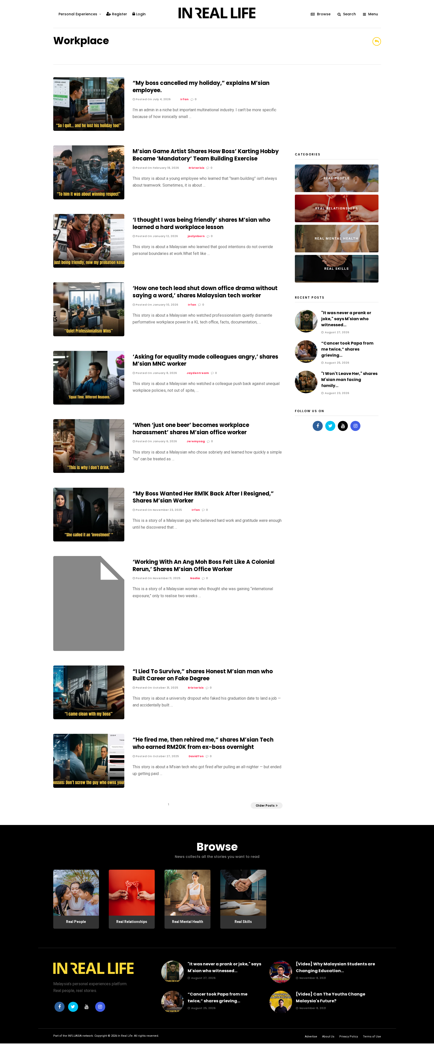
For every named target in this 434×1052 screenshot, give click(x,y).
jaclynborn (196, 236)
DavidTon (196, 756)
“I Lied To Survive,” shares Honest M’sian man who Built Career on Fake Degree (203, 675)
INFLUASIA (75, 1035)
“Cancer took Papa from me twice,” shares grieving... (347, 349)
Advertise (311, 1036)
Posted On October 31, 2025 (156, 688)
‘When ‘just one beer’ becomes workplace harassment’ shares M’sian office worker (191, 428)
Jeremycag (196, 441)
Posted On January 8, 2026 (156, 373)
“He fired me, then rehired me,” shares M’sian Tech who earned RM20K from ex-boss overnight (203, 743)
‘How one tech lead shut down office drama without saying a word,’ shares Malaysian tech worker (205, 291)
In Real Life (125, 1035)
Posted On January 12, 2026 (156, 236)
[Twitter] (330, 426)
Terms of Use (372, 1036)
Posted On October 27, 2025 (157, 756)
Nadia (195, 578)
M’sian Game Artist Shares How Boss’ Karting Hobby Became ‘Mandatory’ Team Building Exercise (206, 154)
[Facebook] (318, 426)
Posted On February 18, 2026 (157, 168)
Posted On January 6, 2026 (156, 441)
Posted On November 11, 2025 (157, 578)
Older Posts (265, 805)
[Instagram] (355, 426)
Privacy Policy (348, 1036)
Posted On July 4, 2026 (153, 99)
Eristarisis (196, 168)
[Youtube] (343, 426)
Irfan (184, 99)
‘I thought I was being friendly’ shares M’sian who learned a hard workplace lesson (201, 223)
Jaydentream (198, 373)
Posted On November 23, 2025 (158, 510)
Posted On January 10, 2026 (156, 305)
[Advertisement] (332, 108)
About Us (328, 1036)
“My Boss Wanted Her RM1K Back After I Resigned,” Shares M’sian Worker (203, 497)
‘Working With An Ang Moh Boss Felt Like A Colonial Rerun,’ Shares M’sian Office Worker (204, 565)
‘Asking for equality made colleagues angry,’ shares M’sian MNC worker (205, 360)
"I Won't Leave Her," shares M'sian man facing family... (349, 380)
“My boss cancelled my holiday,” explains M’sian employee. (201, 86)
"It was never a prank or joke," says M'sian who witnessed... (346, 319)
